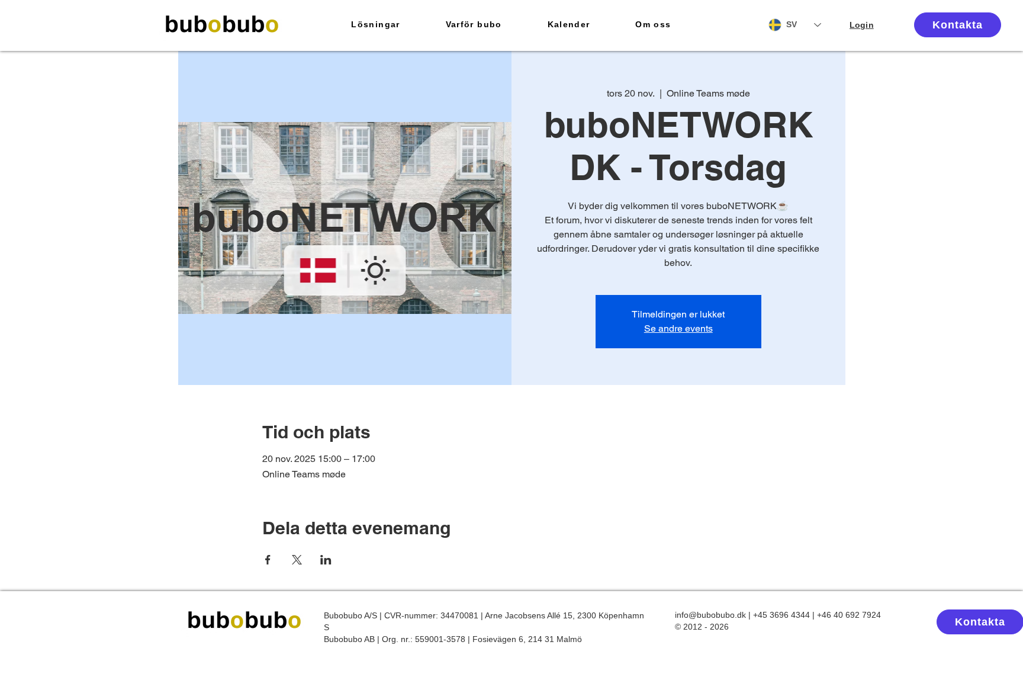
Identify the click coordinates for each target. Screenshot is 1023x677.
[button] (375, 25)
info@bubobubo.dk (710, 615)
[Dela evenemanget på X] (297, 559)
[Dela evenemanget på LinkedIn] (326, 559)
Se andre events (678, 328)
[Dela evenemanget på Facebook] (268, 559)
